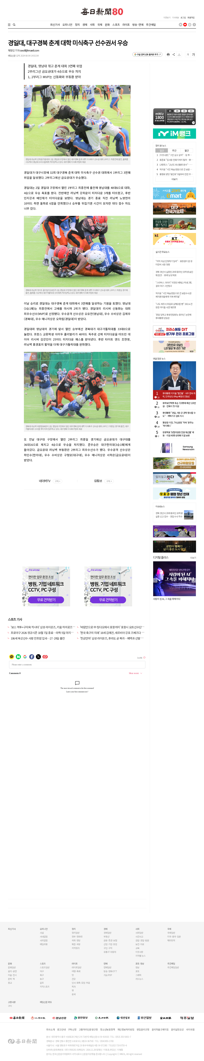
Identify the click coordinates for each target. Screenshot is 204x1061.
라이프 (126, 25)
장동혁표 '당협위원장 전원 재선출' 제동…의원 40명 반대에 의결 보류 (178, 434)
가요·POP (108, 975)
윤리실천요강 (177, 1029)
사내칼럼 (43, 936)
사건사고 (139, 936)
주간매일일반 (173, 967)
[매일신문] (17, 1017)
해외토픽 (171, 940)
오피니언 (67, 25)
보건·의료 (139, 944)
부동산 (106, 936)
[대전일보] (123, 1017)
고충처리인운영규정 (88, 1029)
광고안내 (61, 1029)
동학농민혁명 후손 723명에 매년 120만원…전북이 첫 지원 (179, 404)
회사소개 (50, 1029)
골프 (42, 983)
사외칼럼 (43, 940)
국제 (99, 25)
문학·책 (11, 979)
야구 (42, 971)
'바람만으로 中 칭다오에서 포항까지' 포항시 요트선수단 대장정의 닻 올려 (120, 627)
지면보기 (166, 17)
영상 (137, 967)
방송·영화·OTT (110, 971)
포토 (137, 971)
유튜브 (103, 480)
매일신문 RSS (46, 1002)
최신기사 (55, 25)
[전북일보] (165, 1017)
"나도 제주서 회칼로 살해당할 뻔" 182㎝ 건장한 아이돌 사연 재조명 (174, 305)
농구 (42, 979)
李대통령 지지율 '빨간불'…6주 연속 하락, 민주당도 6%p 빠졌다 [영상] (179, 395)
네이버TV (49, 480)
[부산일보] (144, 1017)
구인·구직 (108, 948)
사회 (92, 25)
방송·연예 (137, 25)
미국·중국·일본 (174, 936)
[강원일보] (38, 1017)
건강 (74, 979)
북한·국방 (76, 944)
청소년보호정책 (107, 1029)
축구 (42, 975)
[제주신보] (187, 1017)
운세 (74, 994)
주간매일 (151, 25)
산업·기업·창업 (110, 944)
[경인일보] (80, 1017)
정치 (77, 25)
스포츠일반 (44, 967)
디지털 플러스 (160, 557)
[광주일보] (102, 1017)
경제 (84, 25)
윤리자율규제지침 (160, 1029)
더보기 (193, 557)
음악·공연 (12, 971)
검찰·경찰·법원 (142, 940)
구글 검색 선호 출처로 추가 (147, 54)
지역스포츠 (44, 986)
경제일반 (107, 933)
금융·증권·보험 (110, 940)
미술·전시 (12, 975)
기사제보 (175, 17)
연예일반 (107, 967)
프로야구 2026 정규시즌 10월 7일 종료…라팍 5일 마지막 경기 (45, 633)
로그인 (183, 17)
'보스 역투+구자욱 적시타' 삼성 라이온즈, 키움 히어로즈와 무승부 (47, 627)
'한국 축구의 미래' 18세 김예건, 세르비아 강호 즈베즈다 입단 (113, 633)
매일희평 (43, 944)
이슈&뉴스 (160, 506)
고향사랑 (12, 1002)
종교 (10, 983)
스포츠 (116, 25)
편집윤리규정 (143, 1029)
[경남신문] (59, 1017)
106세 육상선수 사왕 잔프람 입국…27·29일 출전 (38, 638)
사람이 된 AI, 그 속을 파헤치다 (166, 598)
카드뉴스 (139, 979)
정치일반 (75, 933)
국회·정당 (76, 940)
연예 (105, 963)
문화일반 (12, 967)
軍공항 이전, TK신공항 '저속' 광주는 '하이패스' (178, 424)
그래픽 (138, 975)
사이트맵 (190, 1029)
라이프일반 (76, 967)
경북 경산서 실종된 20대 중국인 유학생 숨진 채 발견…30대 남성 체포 (174, 273)
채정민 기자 (14, 50)
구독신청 (72, 1029)
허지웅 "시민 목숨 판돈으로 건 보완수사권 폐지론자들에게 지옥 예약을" (173, 295)
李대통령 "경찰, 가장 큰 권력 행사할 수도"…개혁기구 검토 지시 (179, 414)
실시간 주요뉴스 (162, 252)
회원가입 (190, 17)
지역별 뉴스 (140, 956)
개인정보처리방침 (125, 1029)
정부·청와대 (77, 936)
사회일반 (139, 933)
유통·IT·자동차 (110, 952)
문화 (107, 25)
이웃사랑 (139, 952)
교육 (137, 948)
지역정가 (75, 948)
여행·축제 (76, 971)
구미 (10, 1006)
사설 (42, 933)
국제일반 (171, 933)
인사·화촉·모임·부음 (81, 983)
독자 (74, 986)
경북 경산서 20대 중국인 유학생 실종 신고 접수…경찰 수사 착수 (169, 514)
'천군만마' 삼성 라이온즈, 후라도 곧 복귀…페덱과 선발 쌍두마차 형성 (118, 638)
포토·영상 (139, 963)
